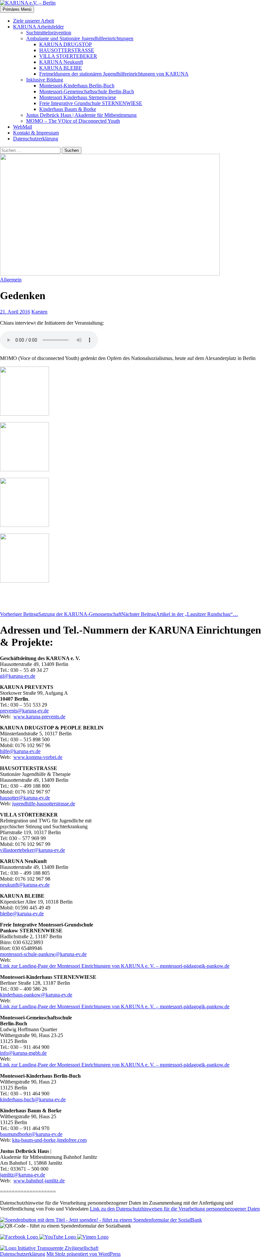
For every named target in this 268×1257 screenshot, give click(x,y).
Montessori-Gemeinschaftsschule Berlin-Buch (86, 91)
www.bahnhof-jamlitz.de (39, 1180)
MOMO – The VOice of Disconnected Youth (73, 121)
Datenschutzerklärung (35, 138)
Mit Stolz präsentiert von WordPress (83, 1254)
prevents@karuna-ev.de (24, 710)
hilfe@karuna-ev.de (20, 751)
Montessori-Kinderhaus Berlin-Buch (76, 85)
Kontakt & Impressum (36, 132)
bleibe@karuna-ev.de (22, 913)
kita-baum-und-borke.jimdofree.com (49, 1140)
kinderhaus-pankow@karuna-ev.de (36, 994)
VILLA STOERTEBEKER (68, 56)
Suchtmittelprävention (48, 32)
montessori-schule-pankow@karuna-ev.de (43, 954)
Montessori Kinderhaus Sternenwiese (77, 97)
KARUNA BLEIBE (60, 68)
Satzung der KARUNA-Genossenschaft (60, 614)
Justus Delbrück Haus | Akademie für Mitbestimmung (81, 115)
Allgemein (11, 279)
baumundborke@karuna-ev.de (31, 1134)
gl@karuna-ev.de (17, 676)
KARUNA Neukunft (61, 62)
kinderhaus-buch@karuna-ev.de (33, 1099)
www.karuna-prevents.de (39, 716)
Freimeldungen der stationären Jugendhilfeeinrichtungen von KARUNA (114, 74)
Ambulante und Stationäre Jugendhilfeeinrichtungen (79, 38)
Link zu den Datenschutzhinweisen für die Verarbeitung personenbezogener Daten (175, 1209)
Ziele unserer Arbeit (33, 21)
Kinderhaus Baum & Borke (67, 109)
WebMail (22, 127)
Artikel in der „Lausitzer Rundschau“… (179, 614)
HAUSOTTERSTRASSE (66, 50)
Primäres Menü (17, 9)
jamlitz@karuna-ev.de (22, 1174)
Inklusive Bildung (44, 79)
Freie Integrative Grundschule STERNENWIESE (90, 103)
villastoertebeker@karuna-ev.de (32, 850)
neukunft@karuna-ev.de (25, 885)
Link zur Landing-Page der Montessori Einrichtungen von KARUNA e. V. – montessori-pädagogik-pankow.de (114, 966)
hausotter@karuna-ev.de (25, 797)
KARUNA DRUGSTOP (65, 44)
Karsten (39, 311)
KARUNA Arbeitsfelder (38, 26)
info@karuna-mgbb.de (23, 1053)
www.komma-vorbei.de (37, 757)
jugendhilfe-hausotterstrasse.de (43, 803)
